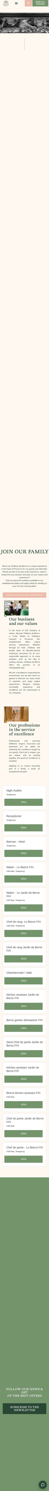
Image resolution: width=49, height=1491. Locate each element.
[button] (16, 3)
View (23, 802)
